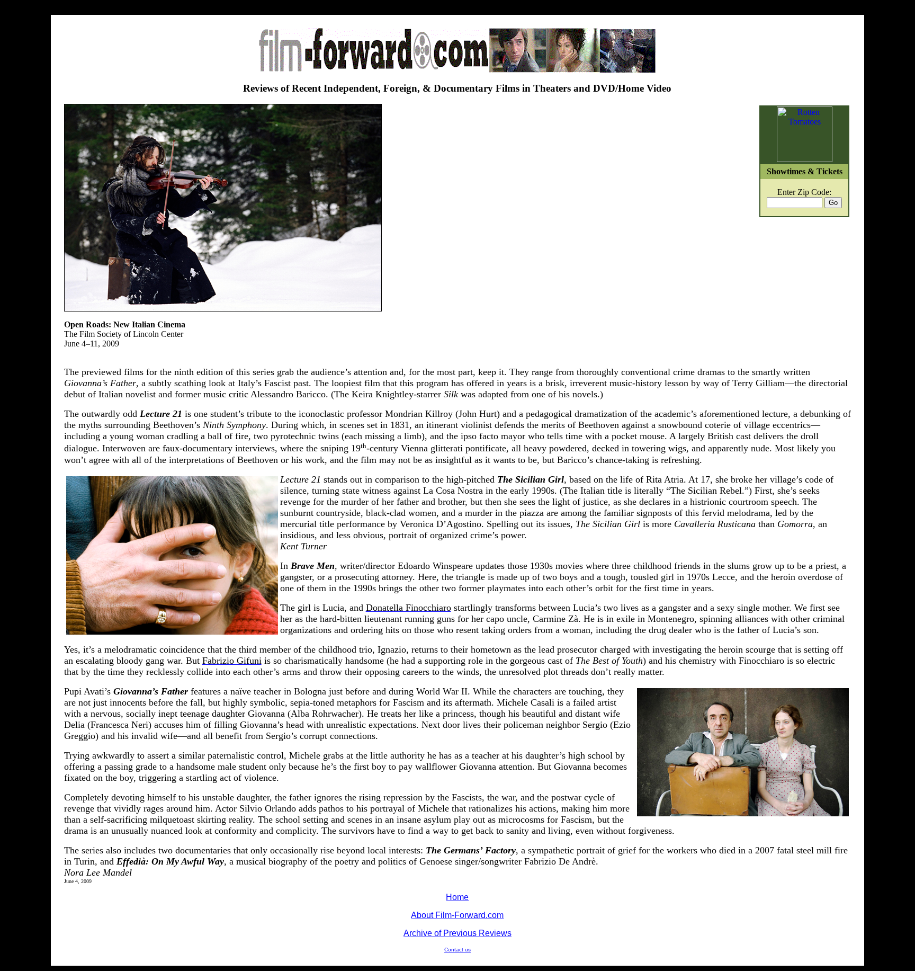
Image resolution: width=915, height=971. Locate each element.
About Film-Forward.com (457, 915)
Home (457, 897)
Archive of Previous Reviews (457, 933)
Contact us (457, 949)
